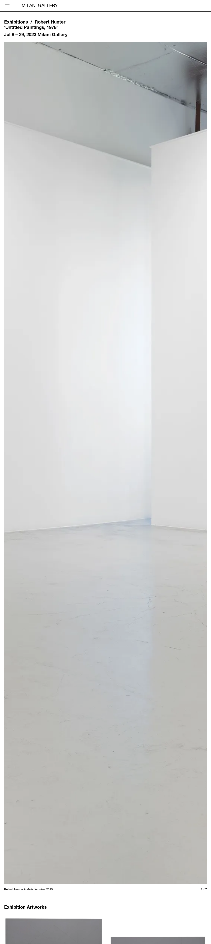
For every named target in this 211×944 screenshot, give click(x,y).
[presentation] (38, 463)
